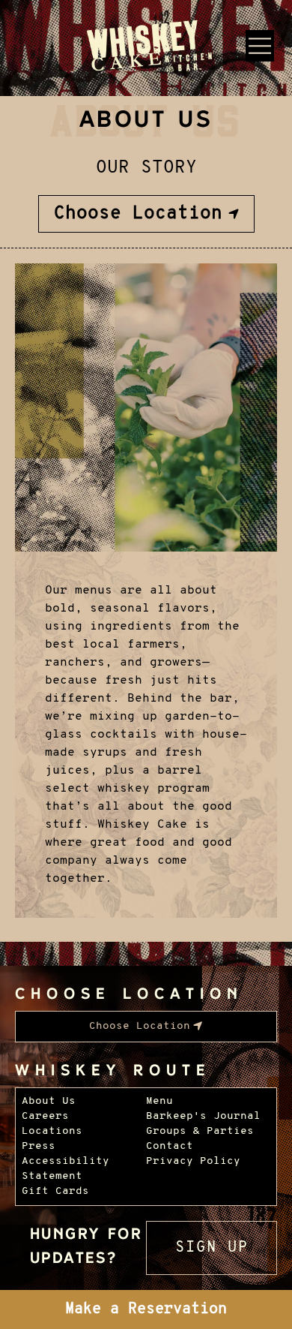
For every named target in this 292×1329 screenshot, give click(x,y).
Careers (45, 1116)
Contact (169, 1146)
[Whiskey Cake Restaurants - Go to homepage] (146, 48)
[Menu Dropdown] (260, 46)
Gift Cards (55, 1191)
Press (38, 1146)
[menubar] (146, 214)
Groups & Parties (200, 1131)
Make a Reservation (146, 1309)
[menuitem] (146, 214)
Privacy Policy (193, 1161)
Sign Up (212, 1247)
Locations (52, 1131)
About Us (49, 1101)
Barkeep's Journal (203, 1116)
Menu (159, 1101)
